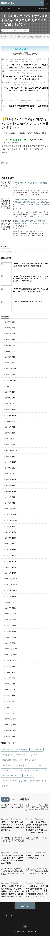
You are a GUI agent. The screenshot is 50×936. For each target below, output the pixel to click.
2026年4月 (7, 345)
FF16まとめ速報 (31, 755)
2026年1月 (7, 363)
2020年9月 (7, 736)
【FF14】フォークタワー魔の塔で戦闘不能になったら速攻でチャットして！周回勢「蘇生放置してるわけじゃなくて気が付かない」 (37, 891)
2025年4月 (7, 415)
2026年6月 (7, 334)
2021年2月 (7, 707)
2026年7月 (7, 328)
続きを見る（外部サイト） (25, 49)
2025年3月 (7, 421)
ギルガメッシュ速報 (31, 770)
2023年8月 (7, 532)
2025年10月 (7, 380)
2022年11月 (7, 585)
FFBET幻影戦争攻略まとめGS (12, 760)
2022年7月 (7, 608)
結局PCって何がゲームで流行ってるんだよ (27, 302)
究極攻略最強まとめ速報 (38, 781)
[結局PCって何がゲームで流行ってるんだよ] (6, 306)
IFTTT (27, 765)
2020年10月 (7, 731)
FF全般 (18, 9)
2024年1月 (7, 503)
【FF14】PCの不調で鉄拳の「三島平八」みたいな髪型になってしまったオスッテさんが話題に (12, 859)
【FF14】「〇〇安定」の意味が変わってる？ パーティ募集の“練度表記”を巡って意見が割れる (12, 826)
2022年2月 (7, 637)
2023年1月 (7, 573)
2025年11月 (7, 374)
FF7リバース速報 (36, 749)
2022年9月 (7, 596)
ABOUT (9, 9)
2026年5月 (7, 339)
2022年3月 (7, 631)
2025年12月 (7, 369)
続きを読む (5, 163)
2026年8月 (7, 322)
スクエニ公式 (28, 775)
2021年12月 (7, 649)
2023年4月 (7, 555)
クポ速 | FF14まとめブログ (11, 775)
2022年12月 (7, 579)
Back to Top (25, 906)
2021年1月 (7, 713)
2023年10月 (7, 520)
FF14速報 (24, 30)
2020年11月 (7, 725)
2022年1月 (7, 643)
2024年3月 (7, 491)
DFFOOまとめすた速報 (10, 749)
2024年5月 (7, 480)
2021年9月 (7, 666)
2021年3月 (7, 701)
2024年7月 (7, 468)
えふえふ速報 (37, 765)
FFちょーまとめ (30, 760)
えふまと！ (6, 770)
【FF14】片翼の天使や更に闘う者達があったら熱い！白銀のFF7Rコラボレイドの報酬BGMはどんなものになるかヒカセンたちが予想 (12, 891)
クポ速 (43, 770)
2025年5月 (7, 409)
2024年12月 (7, 439)
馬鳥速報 (5, 786)
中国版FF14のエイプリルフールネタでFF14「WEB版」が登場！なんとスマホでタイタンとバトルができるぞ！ (30, 223)
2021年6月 (7, 684)
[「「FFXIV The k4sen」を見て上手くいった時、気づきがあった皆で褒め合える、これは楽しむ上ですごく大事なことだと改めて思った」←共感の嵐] (6, 203)
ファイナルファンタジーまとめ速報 (14, 781)
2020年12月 (7, 719)
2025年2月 (7, 427)
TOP (2, 9)
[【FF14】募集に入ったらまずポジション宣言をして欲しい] (6, 186)
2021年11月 (7, 655)
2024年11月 (7, 445)
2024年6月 (7, 474)
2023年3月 (7, 561)
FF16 (25, 9)
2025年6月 (7, 404)
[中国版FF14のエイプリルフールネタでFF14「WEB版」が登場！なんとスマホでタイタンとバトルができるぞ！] (6, 225)
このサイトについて (8, 915)
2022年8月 (7, 602)
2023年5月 (7, 550)
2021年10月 (7, 660)
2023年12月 (7, 509)
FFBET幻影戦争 (42, 9)
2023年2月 (7, 567)
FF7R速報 (24, 749)
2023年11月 (7, 515)
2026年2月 (7, 357)
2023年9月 (7, 526)
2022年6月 (7, 614)
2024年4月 (7, 485)
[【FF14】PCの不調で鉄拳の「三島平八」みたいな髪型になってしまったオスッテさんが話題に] (6, 293)
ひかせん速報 (17, 770)
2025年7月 (7, 398)
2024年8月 (7, 462)
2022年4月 (7, 625)
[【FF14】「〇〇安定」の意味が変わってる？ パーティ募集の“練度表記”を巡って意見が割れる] (6, 267)
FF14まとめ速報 (7, 755)
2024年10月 (7, 450)
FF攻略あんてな (7, 765)
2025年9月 (7, 386)
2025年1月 (7, 433)
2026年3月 (7, 351)
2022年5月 (7, 620)
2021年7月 (7, 678)
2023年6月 (7, 544)
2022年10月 (7, 590)
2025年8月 (7, 392)
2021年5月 (7, 690)
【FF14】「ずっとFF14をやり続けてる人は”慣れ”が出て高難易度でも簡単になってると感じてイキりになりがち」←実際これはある (30, 278)
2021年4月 (7, 695)
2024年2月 (7, 497)
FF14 (32, 9)
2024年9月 (7, 456)
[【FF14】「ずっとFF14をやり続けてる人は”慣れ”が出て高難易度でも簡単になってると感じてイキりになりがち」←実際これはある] (6, 280)
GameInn (19, 765)
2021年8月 (7, 672)
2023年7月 (7, 538)
